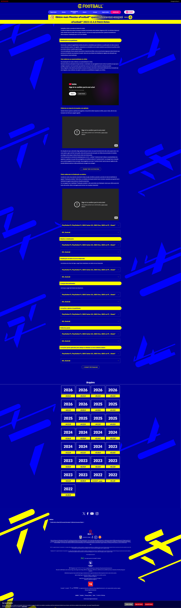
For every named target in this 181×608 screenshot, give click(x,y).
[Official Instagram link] (97, 513)
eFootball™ (90, 6)
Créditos (90, 592)
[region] (90, 604)
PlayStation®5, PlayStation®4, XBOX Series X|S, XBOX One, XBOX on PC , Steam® (88, 225)
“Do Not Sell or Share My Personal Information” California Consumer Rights (66, 522)
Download (116, 12)
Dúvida (82, 595)
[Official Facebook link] (87, 513)
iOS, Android (66, 232)
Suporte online (105, 12)
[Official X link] (84, 513)
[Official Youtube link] (92, 513)
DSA (94, 595)
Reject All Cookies (138, 604)
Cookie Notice (24, 606)
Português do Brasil (175, 1)
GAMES (77, 595)
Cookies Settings (100, 595)
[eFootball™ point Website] (129, 12)
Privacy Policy (88, 595)
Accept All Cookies (149, 604)
